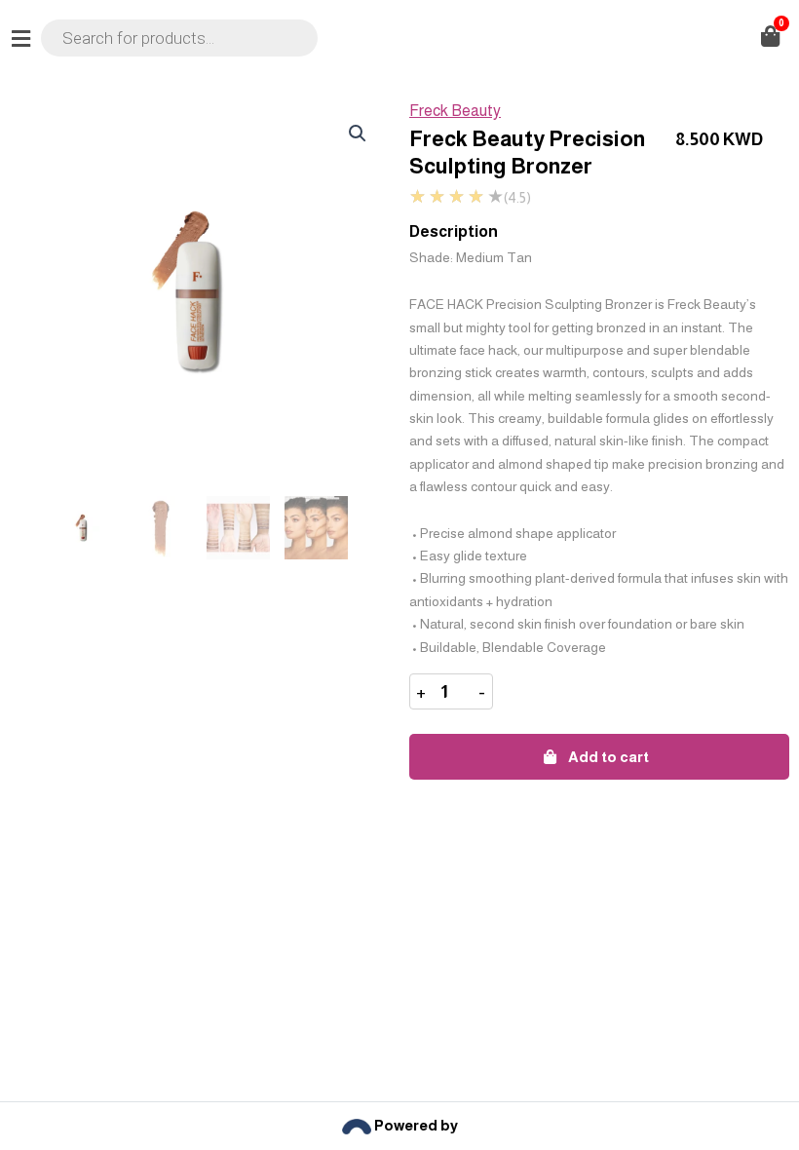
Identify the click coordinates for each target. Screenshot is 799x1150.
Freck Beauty (455, 110)
